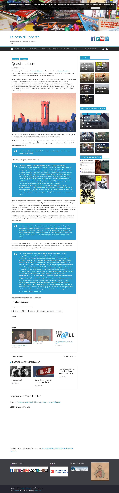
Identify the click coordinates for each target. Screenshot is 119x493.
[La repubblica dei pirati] (87, 196)
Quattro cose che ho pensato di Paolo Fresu (87, 87)
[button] (26, 49)
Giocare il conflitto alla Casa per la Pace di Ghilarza (93, 120)
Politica (85, 114)
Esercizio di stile (102, 78)
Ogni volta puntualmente (101, 88)
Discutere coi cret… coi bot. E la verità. (87, 65)
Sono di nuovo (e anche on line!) (43, 381)
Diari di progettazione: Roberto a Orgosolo (101, 64)
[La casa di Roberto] (59, 1)
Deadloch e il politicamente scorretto (101, 146)
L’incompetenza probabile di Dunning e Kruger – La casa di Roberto (38, 402)
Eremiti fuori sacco (69, 356)
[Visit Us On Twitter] (97, 38)
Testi (23, 49)
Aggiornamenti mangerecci (101, 136)
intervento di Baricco (36, 71)
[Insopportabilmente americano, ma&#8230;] (65, 335)
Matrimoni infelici (38, 342)
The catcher (66, 71)
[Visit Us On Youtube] (102, 38)
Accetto (95, 8)
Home (17, 49)
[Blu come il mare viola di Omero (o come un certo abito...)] (102, 167)
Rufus (22, 68)
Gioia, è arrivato (87, 148)
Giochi (44, 49)
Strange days (53, 49)
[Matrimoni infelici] (43, 335)
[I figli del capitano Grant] (87, 182)
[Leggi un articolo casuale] (107, 49)
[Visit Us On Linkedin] (107, 38)
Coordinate (65, 49)
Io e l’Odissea (86, 78)
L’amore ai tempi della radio (19, 345)
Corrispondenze (17, 356)
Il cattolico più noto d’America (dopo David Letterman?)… (66, 371)
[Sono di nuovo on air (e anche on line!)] (43, 367)
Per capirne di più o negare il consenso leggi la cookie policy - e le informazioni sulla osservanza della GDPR (64, 8)
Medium (59, 71)
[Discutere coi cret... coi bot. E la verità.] (87, 167)
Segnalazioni (23, 59)
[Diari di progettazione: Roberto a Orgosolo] (102, 182)
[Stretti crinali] (20, 367)
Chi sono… (77, 49)
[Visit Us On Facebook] (93, 38)
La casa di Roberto (25, 37)
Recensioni (33, 49)
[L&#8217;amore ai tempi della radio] (22, 336)
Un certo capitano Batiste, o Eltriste (87, 97)
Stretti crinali (17, 380)
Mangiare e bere (90, 49)
